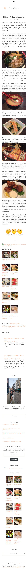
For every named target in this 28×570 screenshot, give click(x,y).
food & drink (12, 323)
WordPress (18, 567)
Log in (23, 567)
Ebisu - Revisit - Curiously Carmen (14, 338)
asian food (9, 325)
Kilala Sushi (5, 286)
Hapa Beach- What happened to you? (14, 316)
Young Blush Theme (18, 566)
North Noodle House (8, 438)
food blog (15, 325)
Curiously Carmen (14, 8)
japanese (18, 323)
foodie (3, 326)
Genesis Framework (8, 567)
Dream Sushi (14, 301)
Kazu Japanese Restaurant (14, 288)
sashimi (4, 327)
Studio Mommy (16, 563)
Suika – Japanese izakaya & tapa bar (6, 316)
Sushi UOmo (14, 259)
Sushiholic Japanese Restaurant (5, 274)
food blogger (22, 325)
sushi (8, 327)
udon (11, 327)
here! (20, 409)
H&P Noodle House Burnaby (10, 424)
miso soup (22, 326)
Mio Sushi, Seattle (14, 273)
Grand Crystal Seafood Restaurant (12, 441)
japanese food (15, 326)
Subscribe (14, 459)
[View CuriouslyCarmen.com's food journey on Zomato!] (14, 468)
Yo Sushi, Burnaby (6, 301)
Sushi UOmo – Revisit (6, 260)
